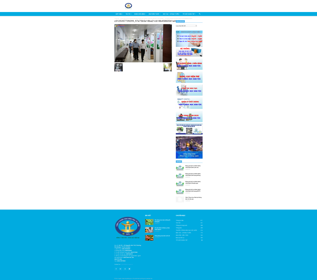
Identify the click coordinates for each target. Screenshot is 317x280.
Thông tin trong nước (181, 225)
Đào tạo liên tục (180, 237)
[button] (200, 14)
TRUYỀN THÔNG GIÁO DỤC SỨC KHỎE (186, 230)
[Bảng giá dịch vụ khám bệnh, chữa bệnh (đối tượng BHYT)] (180, 191)
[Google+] (120, 269)
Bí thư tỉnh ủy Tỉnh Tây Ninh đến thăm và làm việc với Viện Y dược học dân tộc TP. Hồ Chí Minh (142, 18)
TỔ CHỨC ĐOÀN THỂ (188, 14)
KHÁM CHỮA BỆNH (139, 14)
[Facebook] (116, 269)
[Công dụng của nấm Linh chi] (149, 238)
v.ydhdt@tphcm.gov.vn (127, 264)
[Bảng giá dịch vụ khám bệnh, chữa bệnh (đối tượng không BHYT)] (180, 176)
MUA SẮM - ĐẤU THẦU (182, 235)
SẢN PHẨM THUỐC (154, 14)
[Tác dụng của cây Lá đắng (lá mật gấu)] (149, 222)
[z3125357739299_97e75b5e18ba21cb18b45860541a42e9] (143, 43)
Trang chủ (116, 18)
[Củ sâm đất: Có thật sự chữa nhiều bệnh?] (149, 230)
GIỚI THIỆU (119, 14)
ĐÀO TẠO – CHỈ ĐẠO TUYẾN (171, 14)
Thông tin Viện (180, 220)
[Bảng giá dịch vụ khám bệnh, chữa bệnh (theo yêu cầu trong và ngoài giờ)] (180, 168)
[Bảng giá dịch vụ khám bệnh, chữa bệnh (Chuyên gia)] (180, 183)
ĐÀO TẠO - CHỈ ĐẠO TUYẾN (183, 232)
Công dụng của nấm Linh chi (162, 235)
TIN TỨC (128, 14)
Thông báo (179, 228)
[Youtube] (129, 269)
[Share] (125, 269)
